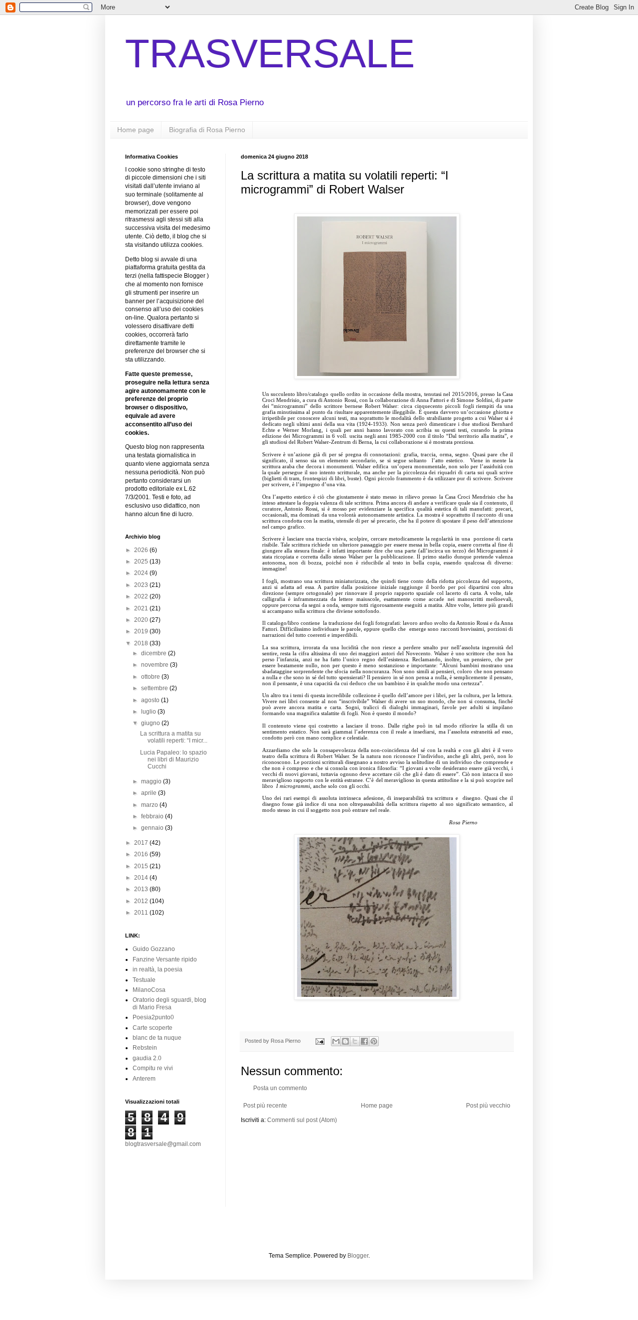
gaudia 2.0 (147, 1058)
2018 (142, 643)
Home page (135, 130)
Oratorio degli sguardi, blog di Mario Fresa (169, 1003)
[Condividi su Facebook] (364, 1041)
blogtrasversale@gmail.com (163, 1143)
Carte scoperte (152, 1027)
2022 (142, 596)
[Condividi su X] (355, 1041)
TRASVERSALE (270, 53)
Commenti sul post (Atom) (302, 1120)
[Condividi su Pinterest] (374, 1041)
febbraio (153, 816)
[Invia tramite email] (336, 1041)
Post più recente (265, 1105)
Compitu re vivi (153, 1068)
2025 (142, 561)
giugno (151, 723)
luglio (149, 711)
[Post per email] (319, 1041)
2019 (142, 631)
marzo (150, 804)
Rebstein (145, 1047)
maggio (152, 781)
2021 (142, 608)
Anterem (144, 1078)
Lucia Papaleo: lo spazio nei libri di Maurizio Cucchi (173, 759)
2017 (142, 842)
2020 (142, 619)
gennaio (153, 827)
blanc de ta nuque (157, 1037)
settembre (155, 688)
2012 (142, 901)
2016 (142, 854)
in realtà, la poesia (157, 969)
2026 (142, 550)
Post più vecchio (488, 1105)
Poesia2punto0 (153, 1017)
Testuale (144, 979)
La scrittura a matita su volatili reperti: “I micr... (173, 737)
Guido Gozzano (154, 948)
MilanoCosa (149, 989)
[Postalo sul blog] (345, 1041)
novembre (155, 664)
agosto (151, 700)
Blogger (357, 1255)
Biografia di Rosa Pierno (207, 130)
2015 (142, 866)
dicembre (154, 653)
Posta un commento (280, 1088)
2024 (142, 572)
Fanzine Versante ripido (165, 959)
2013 (142, 889)
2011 (142, 912)
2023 (142, 584)
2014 (142, 877)
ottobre (151, 676)
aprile (149, 792)
